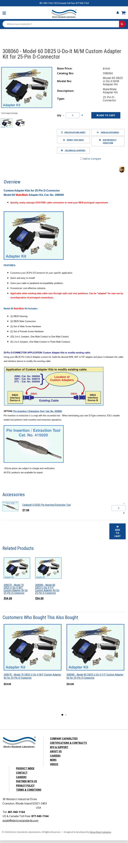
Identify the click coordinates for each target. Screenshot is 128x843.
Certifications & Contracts (68, 743)
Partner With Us (26, 781)
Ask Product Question (109, 141)
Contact (22, 772)
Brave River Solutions (100, 831)
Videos (54, 764)
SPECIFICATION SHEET (75, 132)
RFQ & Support (59, 747)
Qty (59, 115)
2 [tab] (66, 715)
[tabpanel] (32, 658)
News (53, 760)
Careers (55, 755)
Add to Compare (91, 158)
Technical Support (75, 150)
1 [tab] (63, 715)
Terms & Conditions (28, 789)
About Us (56, 751)
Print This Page (75, 140)
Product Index (25, 768)
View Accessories (109, 132)
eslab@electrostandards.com (20, 820)
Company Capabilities (64, 738)
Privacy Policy (25, 785)
